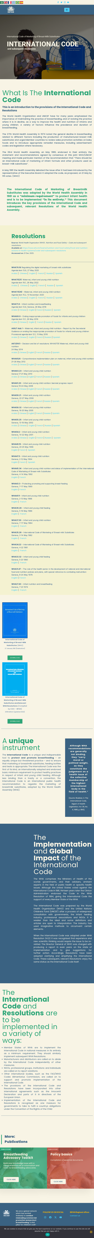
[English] (6, 2)
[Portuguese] (17, 2)
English (32, 273)
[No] (91, 1232)
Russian (49, 273)
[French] (10, 2)
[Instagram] (65, 2)
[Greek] (14, 2)
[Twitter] (61, 2)
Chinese (23, 273)
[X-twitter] (55, 1217)
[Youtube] (68, 2)
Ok (48, 1234)
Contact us (75, 1215)
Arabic (14, 273)
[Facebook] (58, 2)
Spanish (58, 273)
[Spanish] (21, 2)
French (41, 273)
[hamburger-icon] (66, 10)
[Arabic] (2, 2)
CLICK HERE (11, 1179)
